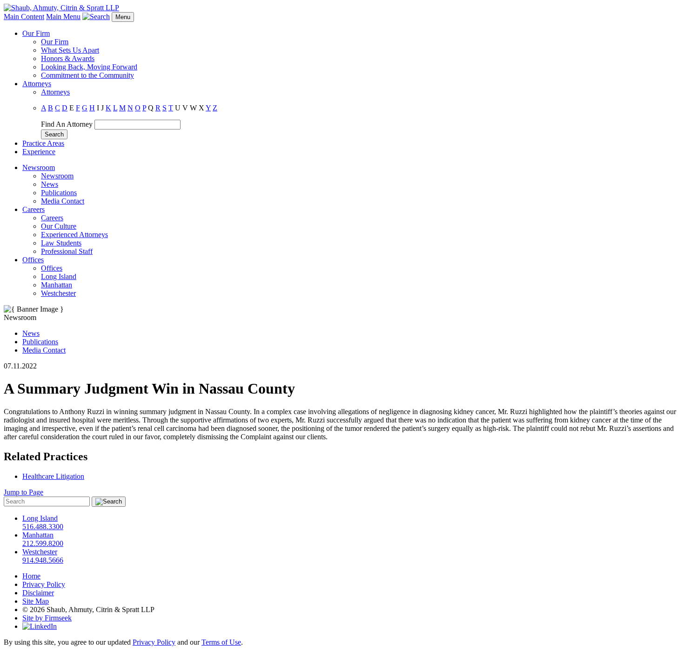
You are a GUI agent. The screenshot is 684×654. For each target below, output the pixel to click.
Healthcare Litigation (53, 476)
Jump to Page (23, 492)
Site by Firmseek (47, 618)
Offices (33, 260)
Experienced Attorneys (74, 234)
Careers (33, 209)
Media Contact (62, 201)
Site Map (35, 601)
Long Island (58, 276)
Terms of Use (221, 642)
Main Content (24, 16)
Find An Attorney (67, 124)
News (49, 184)
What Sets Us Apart (70, 50)
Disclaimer (38, 593)
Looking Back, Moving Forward (89, 67)
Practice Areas (43, 143)
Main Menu (63, 16)
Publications (59, 193)
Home (31, 576)
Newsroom (38, 167)
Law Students (61, 243)
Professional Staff (67, 251)
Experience (38, 152)
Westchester (58, 293)
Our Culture (58, 226)
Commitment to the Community (87, 75)
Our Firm (36, 33)
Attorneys (36, 84)
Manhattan (56, 285)
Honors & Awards (67, 58)
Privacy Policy (43, 584)
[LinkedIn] (39, 626)
